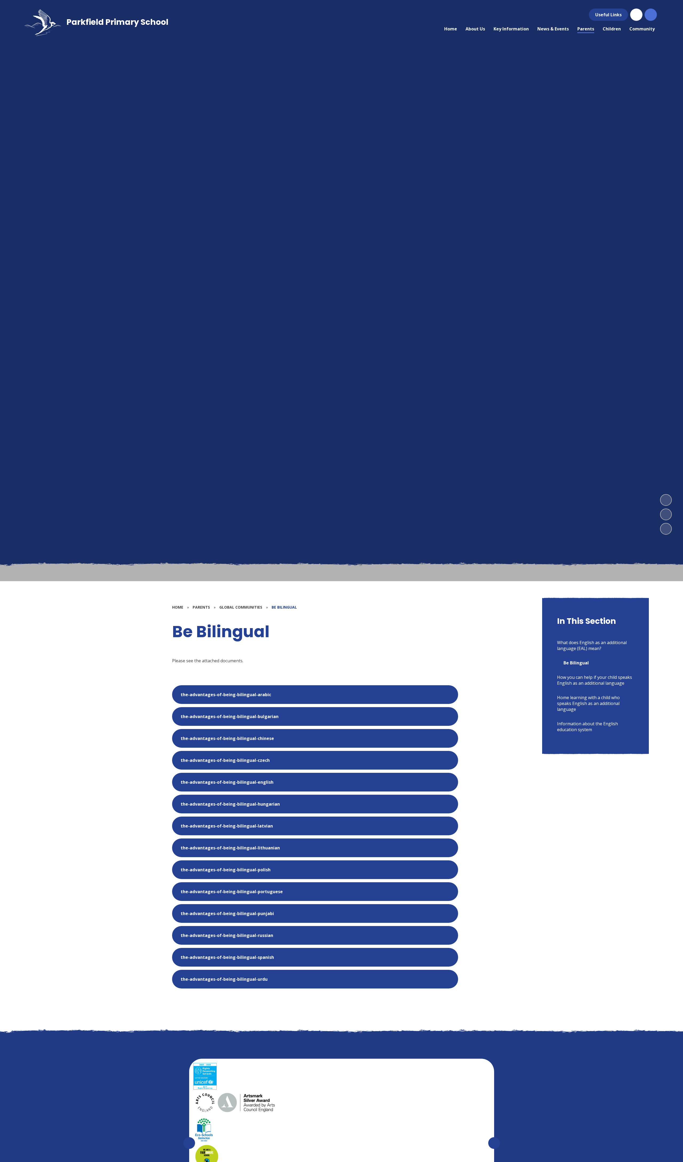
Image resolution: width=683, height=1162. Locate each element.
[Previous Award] (189, 1143)
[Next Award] (494, 1143)
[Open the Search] (651, 15)
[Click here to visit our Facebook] (636, 15)
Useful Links (608, 15)
